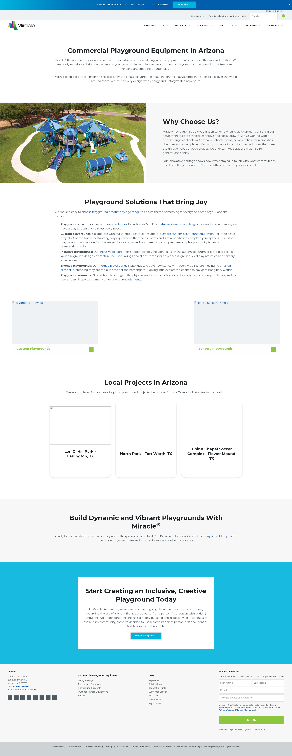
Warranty (153, 696)
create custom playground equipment (188, 234)
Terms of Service (243, 710)
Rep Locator (197, 16)
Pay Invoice (154, 703)
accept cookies (234, 729)
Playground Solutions (89, 684)
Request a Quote (274, 11)
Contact (12, 672)
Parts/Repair (155, 700)
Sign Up (252, 720)
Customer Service (157, 692)
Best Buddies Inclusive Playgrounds (227, 16)
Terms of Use (75, 747)
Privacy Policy (225, 708)
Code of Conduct (93, 747)
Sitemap (108, 747)
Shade (81, 696)
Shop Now (183, 5)
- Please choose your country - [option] (237, 698)
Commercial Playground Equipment (98, 675)
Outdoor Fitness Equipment (93, 692)
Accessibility (122, 747)
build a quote (224, 536)
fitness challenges (115, 224)
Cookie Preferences (141, 747)
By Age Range (85, 680)
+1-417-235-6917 (30, 690)
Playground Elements (89, 688)
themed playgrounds (112, 265)
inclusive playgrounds (114, 252)
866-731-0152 (22, 687)
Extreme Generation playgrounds (182, 224)
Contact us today (198, 536)
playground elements (126, 279)
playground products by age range (116, 212)
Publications (155, 684)
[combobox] (251, 698)
